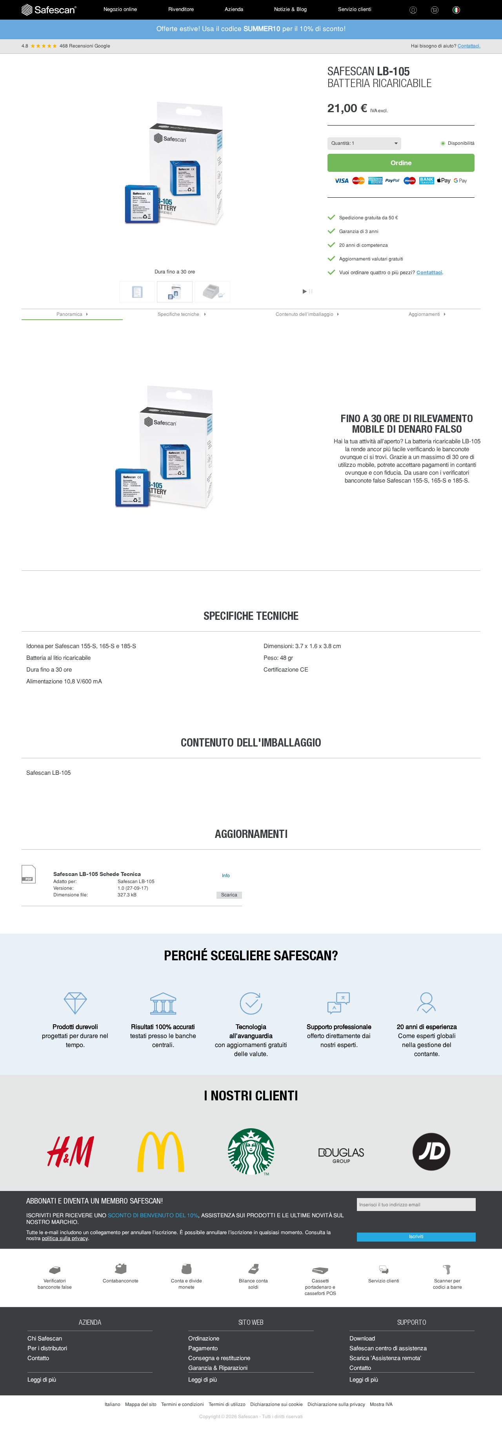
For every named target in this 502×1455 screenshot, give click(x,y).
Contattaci (429, 272)
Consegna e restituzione (219, 1359)
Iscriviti (416, 1237)
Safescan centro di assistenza (388, 1349)
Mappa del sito (140, 1404)
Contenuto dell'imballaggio (304, 314)
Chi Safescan (44, 1339)
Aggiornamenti (424, 314)
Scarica (229, 895)
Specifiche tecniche (179, 314)
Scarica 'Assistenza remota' (385, 1359)
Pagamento (203, 1349)
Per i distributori (47, 1349)
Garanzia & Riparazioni (217, 1368)
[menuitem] (49, 10)
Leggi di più (41, 1380)
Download (362, 1339)
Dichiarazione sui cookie (276, 1404)
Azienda (234, 9)
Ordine (401, 162)
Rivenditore (181, 9)
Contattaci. (469, 46)
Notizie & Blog (290, 9)
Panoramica (69, 314)
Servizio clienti (354, 9)
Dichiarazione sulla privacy (336, 1404)
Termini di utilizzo (227, 1404)
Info (226, 876)
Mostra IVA (381, 1404)
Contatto (38, 1359)
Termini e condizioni (182, 1404)
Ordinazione (203, 1339)
